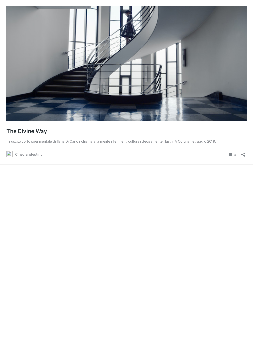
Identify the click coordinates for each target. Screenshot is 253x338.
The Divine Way (26, 131)
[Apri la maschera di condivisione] (243, 153)
